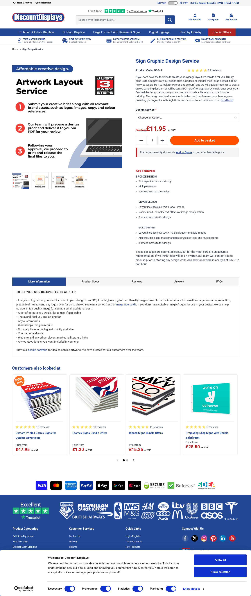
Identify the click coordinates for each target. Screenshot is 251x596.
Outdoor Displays (74, 32)
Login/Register (133, 536)
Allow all (220, 559)
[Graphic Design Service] (152, 40)
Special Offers (222, 32)
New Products (133, 546)
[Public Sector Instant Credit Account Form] (108, 40)
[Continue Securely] (133, 460)
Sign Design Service (32, 49)
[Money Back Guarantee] (196, 40)
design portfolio (37, 350)
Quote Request (43, 2)
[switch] (105, 589)
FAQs (219, 281)
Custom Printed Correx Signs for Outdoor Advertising (36, 435)
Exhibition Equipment (23, 536)
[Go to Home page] (38, 17)
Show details (191, 588)
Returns (73, 546)
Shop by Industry (191, 32)
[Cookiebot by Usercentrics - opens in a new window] (24, 589)
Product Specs (91, 281)
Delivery (73, 541)
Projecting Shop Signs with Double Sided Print (207, 435)
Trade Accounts (134, 541)
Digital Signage (159, 32)
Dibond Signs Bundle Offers (146, 433)
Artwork (179, 281)
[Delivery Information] (64, 40)
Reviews (137, 281)
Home (15, 49)
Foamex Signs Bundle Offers (89, 433)
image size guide (126, 304)
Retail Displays (20, 541)
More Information (39, 281)
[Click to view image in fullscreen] (67, 113)
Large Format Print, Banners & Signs (117, 32)
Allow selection (220, 571)
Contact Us (74, 536)
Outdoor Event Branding (25, 546)
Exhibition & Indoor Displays (35, 32)
